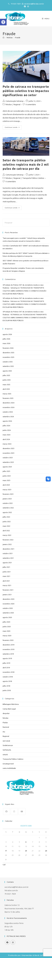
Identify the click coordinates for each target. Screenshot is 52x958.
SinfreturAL (7, 750)
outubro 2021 (8, 553)
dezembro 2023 (8, 448)
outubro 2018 (8, 677)
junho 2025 (7, 380)
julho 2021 (6, 567)
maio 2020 (6, 631)
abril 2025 (6, 389)
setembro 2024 (8, 416)
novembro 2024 (8, 407)
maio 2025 (6, 384)
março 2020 (7, 635)
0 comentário (31, 105)
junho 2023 (7, 476)
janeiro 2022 (7, 544)
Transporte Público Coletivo (33, 178)
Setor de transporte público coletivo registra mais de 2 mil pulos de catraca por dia (26, 164)
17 (6, 851)
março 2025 (7, 394)
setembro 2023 (8, 462)
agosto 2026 (7, 334)
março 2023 (7, 489)
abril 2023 (6, 485)
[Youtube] (21, 811)
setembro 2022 (8, 508)
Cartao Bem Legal (9, 709)
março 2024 (7, 444)
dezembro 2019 (8, 645)
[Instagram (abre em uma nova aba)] (28, 6)
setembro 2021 (8, 558)
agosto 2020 (7, 617)
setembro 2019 (8, 654)
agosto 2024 (7, 421)
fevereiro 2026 (8, 348)
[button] (3, 22)
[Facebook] (6, 811)
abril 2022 (6, 530)
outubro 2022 (8, 503)
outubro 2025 (8, 362)
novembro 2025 (8, 357)
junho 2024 (7, 430)
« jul (4, 864)
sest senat (6, 741)
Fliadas (5, 722)
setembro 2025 (8, 366)
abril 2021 (6, 581)
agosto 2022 (7, 512)
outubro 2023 (8, 457)
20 (26, 851)
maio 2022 (6, 526)
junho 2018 (7, 690)
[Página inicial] (3, 37)
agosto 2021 (7, 562)
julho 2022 (6, 517)
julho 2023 (6, 471)
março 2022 (7, 535)
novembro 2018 (8, 672)
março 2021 (7, 585)
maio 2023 (6, 480)
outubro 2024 (8, 412)
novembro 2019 (8, 649)
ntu (4, 732)
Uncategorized (8, 764)
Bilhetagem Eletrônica (11, 704)
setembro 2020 (8, 613)
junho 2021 (7, 572)
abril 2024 (6, 439)
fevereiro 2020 (8, 640)
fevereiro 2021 (8, 590)
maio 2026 (6, 343)
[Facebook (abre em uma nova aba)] (25, 6)
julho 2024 (6, 425)
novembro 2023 (8, 453)
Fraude (17, 37)
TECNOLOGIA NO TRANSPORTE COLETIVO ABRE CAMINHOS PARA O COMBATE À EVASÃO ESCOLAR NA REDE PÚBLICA (24, 291)
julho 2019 (6, 663)
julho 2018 (6, 686)
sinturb (5, 754)
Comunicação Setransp (14, 101)
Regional (17, 105)
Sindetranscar (8, 745)
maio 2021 (6, 576)
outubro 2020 (8, 608)
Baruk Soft (39, 955)
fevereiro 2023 (8, 494)
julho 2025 (6, 375)
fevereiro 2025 (8, 398)
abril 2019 (6, 667)
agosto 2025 (7, 371)
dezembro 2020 (8, 599)
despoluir (6, 713)
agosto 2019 (7, 658)
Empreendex (27, 955)
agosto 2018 (7, 681)
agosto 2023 (7, 467)
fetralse (9, 105)
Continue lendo (13, 126)
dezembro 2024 (8, 403)
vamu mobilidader (9, 768)
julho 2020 (6, 622)
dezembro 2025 (8, 352)
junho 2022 (7, 521)
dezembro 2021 (8, 549)
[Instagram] (14, 811)
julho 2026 (6, 339)
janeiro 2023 (7, 499)
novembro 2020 (8, 604)
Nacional (6, 727)
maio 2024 (6, 435)
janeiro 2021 (7, 594)
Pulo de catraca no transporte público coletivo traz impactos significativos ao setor (26, 91)
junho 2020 (7, 626)
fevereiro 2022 (8, 540)
